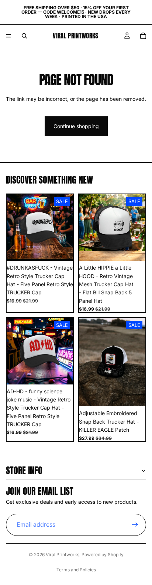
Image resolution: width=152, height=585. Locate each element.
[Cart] (143, 36)
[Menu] (8, 35)
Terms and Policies (76, 569)
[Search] (24, 36)
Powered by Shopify (103, 554)
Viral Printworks (62, 554)
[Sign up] (135, 524)
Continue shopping (76, 126)
